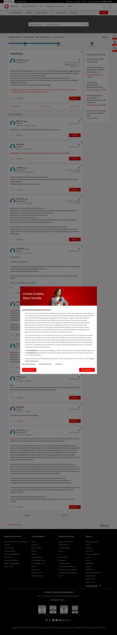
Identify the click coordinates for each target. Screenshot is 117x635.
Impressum (58, 364)
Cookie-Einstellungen (45, 364)
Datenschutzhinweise (28, 364)
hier (52, 318)
